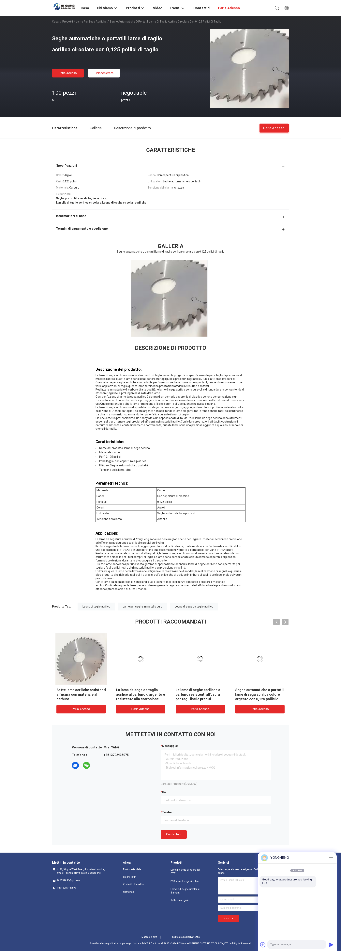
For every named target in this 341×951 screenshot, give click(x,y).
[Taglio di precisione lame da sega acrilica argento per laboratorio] (200, 658)
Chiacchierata (104, 73)
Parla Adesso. (67, 73)
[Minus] (331, 857)
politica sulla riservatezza (186, 937)
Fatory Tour (129, 877)
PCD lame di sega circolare (184, 881)
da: (164, 792)
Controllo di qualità (133, 884)
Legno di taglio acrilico (96, 606)
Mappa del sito (149, 937)
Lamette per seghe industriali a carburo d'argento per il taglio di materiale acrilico (140, 694)
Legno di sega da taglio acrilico (194, 606)
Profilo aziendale (132, 869)
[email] (75, 765)
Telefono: (168, 812)
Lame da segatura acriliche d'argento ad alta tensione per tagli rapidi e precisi (78, 694)
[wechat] (86, 765)
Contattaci (173, 834)
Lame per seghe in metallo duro (142, 606)
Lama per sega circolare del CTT (185, 871)
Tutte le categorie (179, 900)
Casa (55, 21)
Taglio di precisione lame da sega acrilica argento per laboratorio (198, 694)
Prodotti (67, 21)
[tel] (97, 765)
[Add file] (263, 944)
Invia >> (228, 918)
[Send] (331, 944)
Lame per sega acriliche (91, 21)
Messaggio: (170, 745)
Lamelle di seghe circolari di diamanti (185, 891)
